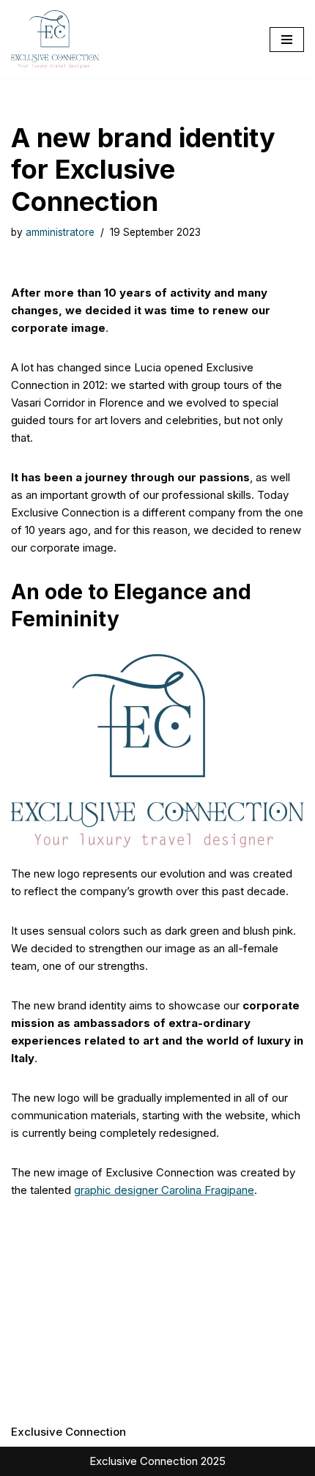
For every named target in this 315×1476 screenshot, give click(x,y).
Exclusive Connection (68, 1432)
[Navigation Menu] (287, 39)
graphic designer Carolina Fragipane (164, 1190)
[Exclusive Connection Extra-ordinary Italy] (55, 39)
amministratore (60, 232)
